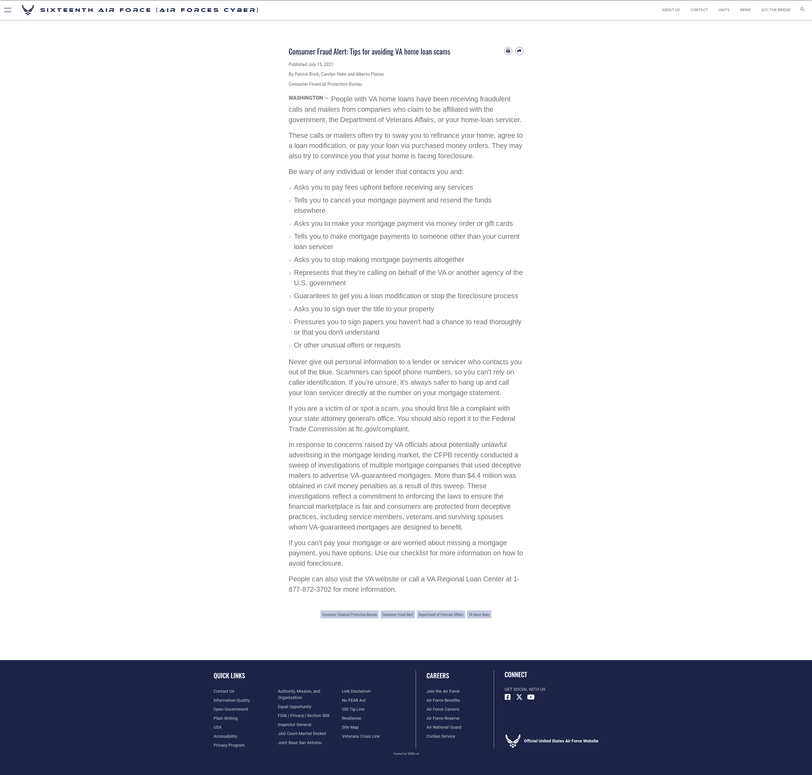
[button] (7, 10)
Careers (438, 675)
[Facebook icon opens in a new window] (508, 697)
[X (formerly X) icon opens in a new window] (519, 697)
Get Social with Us (525, 689)
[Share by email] (520, 51)
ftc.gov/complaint (382, 429)
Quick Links (229, 675)
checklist (414, 553)
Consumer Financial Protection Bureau (349, 614)
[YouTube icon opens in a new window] (531, 697)
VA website (382, 579)
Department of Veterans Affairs (441, 614)
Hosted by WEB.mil (406, 753)
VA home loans (479, 614)
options (360, 553)
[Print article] (508, 51)
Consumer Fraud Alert (397, 614)
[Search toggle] (802, 10)
